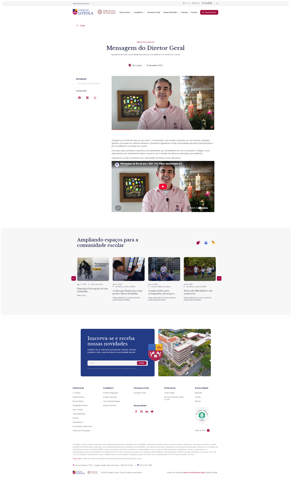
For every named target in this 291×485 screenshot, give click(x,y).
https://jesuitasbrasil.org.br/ (81, 3)
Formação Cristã (153, 12)
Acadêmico (138, 12)
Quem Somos (124, 12)
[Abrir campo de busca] (216, 3)
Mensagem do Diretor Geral (89, 83)
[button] (79, 97)
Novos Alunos (210, 12)
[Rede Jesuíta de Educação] (106, 12)
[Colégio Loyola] (83, 12)
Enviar (141, 363)
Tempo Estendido (170, 12)
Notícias (184, 12)
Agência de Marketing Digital (194, 472)
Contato (194, 12)
